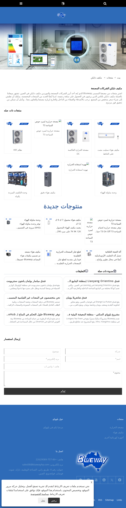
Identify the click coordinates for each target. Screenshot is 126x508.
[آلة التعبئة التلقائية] (89, 253)
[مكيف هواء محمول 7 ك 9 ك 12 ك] (48, 221)
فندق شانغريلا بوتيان (76, 297)
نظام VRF (17, 149)
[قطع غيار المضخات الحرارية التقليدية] (48, 253)
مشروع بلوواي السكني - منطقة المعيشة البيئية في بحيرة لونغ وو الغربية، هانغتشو (93, 314)
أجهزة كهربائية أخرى (114, 437)
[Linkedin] (104, 480)
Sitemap (109, 499)
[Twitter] (112, 480)
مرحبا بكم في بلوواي (53, 427)
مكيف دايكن (96, 77)
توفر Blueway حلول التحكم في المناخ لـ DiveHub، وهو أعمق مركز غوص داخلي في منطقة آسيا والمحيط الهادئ (33, 314)
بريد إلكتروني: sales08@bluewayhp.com (42, 464)
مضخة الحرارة (117, 427)
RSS (100, 499)
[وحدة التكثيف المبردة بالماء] (17, 175)
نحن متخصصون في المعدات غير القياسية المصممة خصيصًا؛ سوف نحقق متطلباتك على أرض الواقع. (33, 297)
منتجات (110, 77)
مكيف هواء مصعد (32, 251)
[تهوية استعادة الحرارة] (78, 164)
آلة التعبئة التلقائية (113, 251)
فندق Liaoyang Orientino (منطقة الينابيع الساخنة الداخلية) (93, 281)
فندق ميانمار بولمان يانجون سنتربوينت (26, 281)
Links (119, 499)
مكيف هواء (118, 432)
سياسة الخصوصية (40, 494)
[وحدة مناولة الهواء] (108, 175)
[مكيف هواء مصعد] (8, 253)
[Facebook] (120, 480)
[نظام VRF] (17, 132)
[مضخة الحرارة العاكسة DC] (78, 132)
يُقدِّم (63, 391)
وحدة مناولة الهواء (108, 192)
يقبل (43, 500)
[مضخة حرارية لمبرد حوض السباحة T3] (47, 123)
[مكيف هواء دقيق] (47, 175)
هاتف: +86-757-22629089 (49, 459)
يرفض (54, 500)
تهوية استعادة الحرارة (78, 169)
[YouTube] (96, 480)
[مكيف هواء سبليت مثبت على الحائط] (108, 132)
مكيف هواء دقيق (47, 192)
